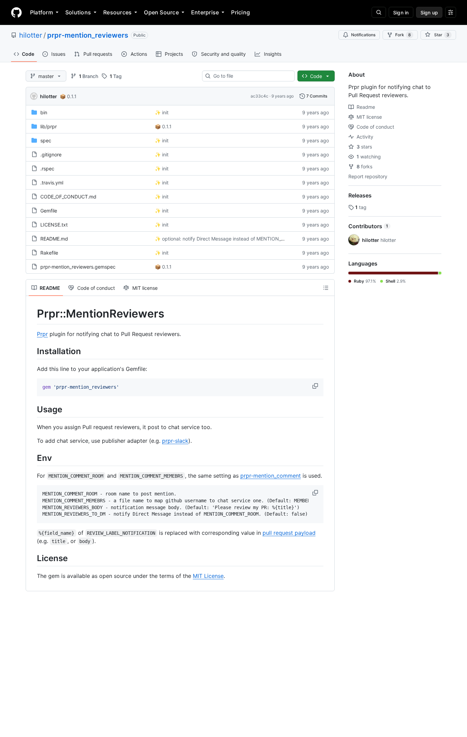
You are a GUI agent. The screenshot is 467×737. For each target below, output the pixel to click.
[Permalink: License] (32, 558)
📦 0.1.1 (68, 96)
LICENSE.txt (54, 225)
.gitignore (51, 154)
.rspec (47, 168)
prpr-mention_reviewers (87, 35)
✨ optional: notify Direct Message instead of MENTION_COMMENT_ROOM (238, 239)
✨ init (162, 112)
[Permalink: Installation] (32, 351)
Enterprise (205, 12)
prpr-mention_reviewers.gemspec (78, 267)
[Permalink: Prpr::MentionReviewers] (32, 314)
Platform (41, 12)
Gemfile (48, 211)
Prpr (42, 334)
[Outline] (326, 287)
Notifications (363, 34)
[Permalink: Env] (32, 458)
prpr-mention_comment (270, 475)
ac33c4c (259, 96)
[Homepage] (16, 12)
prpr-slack (175, 440)
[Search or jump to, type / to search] (379, 12)
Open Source (161, 12)
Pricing (240, 12)
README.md (54, 239)
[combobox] (251, 76)
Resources (117, 12)
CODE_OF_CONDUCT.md (68, 196)
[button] (316, 386)
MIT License (208, 575)
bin (43, 112)
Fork (403, 34)
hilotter (30, 35)
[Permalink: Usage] (32, 409)
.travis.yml (51, 182)
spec (45, 140)
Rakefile (49, 253)
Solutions (78, 12)
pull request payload (289, 532)
